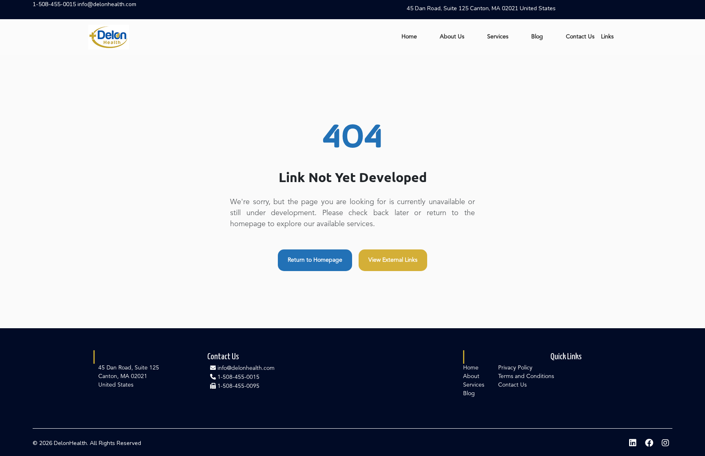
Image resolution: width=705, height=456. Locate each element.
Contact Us (580, 37)
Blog (537, 37)
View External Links (392, 260)
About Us (452, 37)
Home (409, 37)
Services (497, 37)
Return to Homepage (315, 260)
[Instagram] (665, 443)
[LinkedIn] (632, 443)
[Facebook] (649, 443)
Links (607, 37)
